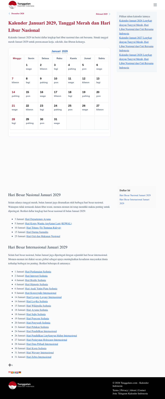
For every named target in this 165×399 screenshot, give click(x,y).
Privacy (124, 390)
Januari (56, 51)
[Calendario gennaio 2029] (14, 372)
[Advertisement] (59, 163)
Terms (116, 390)
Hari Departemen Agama (38, 219)
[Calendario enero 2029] (12, 372)
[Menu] (155, 4)
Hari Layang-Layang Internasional (44, 297)
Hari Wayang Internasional (40, 352)
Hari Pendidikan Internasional (41, 331)
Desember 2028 (17, 13)
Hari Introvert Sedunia (36, 275)
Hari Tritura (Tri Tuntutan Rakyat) (43, 227)
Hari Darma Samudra (37, 232)
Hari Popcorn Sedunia (37, 318)
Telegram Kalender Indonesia (133, 393)
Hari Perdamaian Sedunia (38, 271)
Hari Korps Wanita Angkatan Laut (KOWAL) (48, 223)
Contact (142, 390)
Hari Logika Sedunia (37, 301)
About (133, 390)
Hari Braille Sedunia (35, 280)
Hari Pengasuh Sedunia (38, 322)
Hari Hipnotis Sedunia (36, 284)
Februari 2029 (101, 14)
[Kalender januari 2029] (9, 372)
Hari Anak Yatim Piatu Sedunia (41, 288)
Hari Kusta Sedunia (36, 348)
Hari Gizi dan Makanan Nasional (43, 236)
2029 (65, 51)
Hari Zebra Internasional (38, 356)
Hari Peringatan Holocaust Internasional (46, 339)
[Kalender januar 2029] (20, 372)
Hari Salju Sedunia (36, 314)
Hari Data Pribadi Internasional (42, 344)
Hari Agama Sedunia (37, 309)
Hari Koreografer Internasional (40, 292)
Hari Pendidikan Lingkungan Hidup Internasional (51, 335)
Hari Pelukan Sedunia (37, 327)
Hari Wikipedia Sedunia (38, 305)
